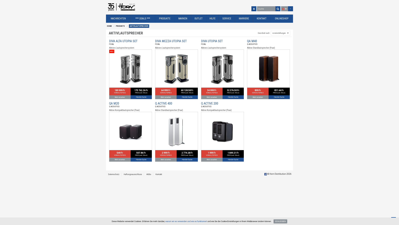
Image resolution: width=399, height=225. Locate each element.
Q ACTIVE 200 (209, 103)
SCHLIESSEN (280, 221)
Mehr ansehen (120, 97)
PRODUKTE (120, 26)
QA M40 (252, 41)
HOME (109, 26)
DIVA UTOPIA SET (212, 41)
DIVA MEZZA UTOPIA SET (171, 41)
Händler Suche (141, 97)
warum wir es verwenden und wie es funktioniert (186, 221)
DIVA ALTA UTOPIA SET (123, 41)
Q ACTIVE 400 (163, 103)
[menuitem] (118, 19)
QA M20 (114, 103)
